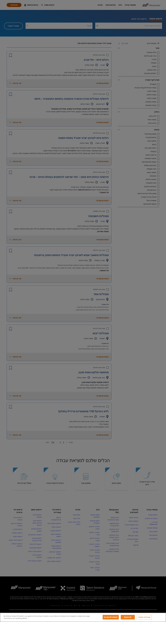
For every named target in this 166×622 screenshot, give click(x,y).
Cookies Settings (144, 617)
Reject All (127, 617)
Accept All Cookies (110, 617)
